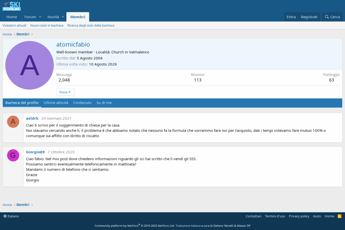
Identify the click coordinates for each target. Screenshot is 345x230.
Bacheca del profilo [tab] (22, 102)
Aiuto (317, 216)
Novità (53, 16)
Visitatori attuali (14, 25)
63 (331, 80)
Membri (77, 16)
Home (11, 16)
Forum (30, 16)
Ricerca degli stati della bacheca (90, 25)
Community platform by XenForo (135, 225)
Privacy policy (299, 216)
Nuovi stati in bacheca (46, 25)
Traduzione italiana (188, 225)
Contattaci (253, 216)
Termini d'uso (275, 216)
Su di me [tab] (104, 102)
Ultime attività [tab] (56, 102)
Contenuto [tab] (82, 102)
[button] (40, 17)
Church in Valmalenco (130, 51)
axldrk (32, 118)
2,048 (64, 80)
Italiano (13, 216)
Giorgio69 (35, 151)
